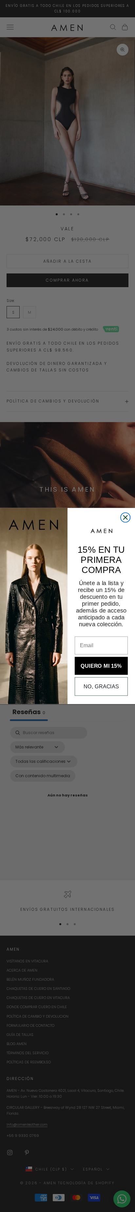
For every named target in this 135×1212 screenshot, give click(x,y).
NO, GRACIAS (101, 686)
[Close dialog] (125, 517)
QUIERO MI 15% (101, 666)
